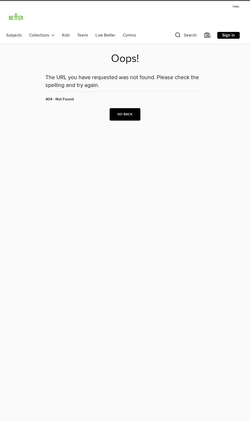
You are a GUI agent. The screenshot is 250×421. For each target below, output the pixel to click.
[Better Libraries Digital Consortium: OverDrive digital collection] (15, 16)
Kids (66, 35)
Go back (125, 114)
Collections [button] (40, 35)
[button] (185, 36)
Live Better (105, 35)
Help (236, 7)
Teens (82, 35)
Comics (129, 35)
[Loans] (207, 36)
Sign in (228, 35)
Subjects (14, 35)
